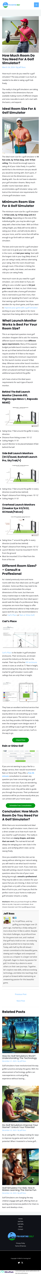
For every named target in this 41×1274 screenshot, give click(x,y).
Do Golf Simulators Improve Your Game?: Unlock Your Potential (20, 1126)
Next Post (21, 1001)
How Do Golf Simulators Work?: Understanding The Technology (19, 1057)
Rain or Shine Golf (27, 615)
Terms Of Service (20, 1246)
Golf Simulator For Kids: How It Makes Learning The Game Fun (19, 1189)
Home (20, 1219)
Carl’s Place (12, 615)
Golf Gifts (21, 1224)
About (20, 1227)
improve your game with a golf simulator (21, 307)
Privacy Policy (20, 1243)
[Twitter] (19, 1263)
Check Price (20, 740)
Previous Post (20, 994)
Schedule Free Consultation (20, 805)
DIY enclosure (31, 662)
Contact (20, 1229)
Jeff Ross (8, 913)
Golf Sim (20, 1221)
